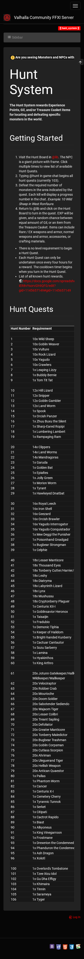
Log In (76, 917)
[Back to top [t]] (80, 62)
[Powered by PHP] (58, 946)
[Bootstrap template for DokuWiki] (52, 946)
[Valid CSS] (71, 946)
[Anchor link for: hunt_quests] (57, 308)
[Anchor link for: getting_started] (67, 137)
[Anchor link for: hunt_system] (59, 88)
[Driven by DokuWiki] (78, 946)
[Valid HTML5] (65, 946)
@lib (55, 157)
